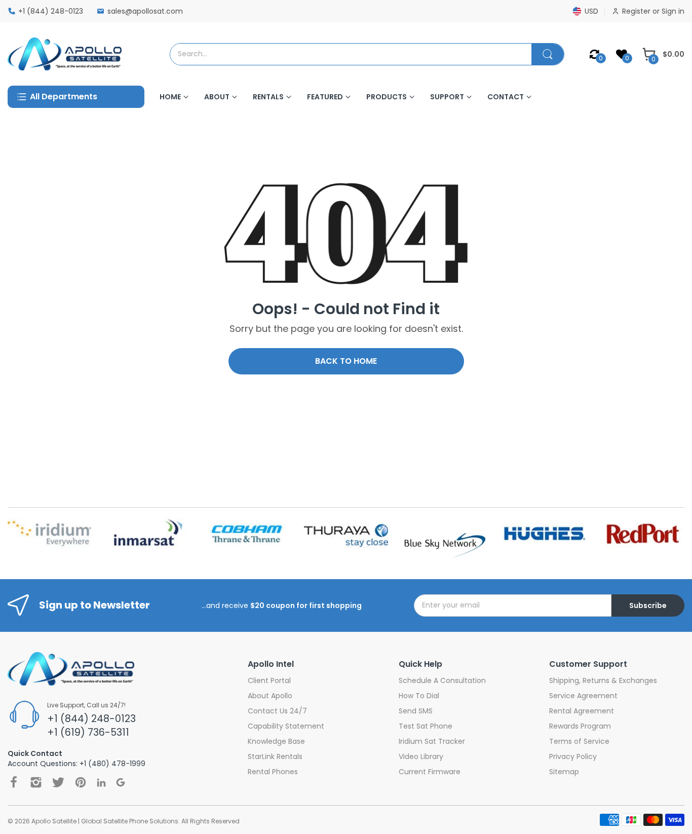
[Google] (120, 782)
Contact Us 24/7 (277, 711)
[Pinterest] (80, 782)
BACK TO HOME (346, 361)
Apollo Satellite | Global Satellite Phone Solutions (104, 821)
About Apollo (270, 696)
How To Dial (419, 696)
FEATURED (325, 97)
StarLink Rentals (275, 756)
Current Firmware (429, 772)
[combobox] (350, 54)
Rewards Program (580, 726)
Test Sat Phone (425, 726)
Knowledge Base (276, 741)
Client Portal (269, 680)
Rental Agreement (581, 711)
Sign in (673, 11)
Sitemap (564, 772)
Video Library (421, 756)
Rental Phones (273, 772)
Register (637, 11)
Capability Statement (286, 726)
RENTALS (268, 97)
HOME (170, 97)
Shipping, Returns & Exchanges (603, 680)
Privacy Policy (573, 756)
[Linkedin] (101, 782)
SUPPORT (447, 97)
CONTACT (505, 97)
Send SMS (416, 711)
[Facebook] (14, 782)
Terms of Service (579, 741)
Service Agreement (583, 696)
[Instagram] (36, 782)
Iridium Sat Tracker (432, 741)
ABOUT (216, 97)
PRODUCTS (386, 97)
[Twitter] (58, 782)
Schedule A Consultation (442, 680)
